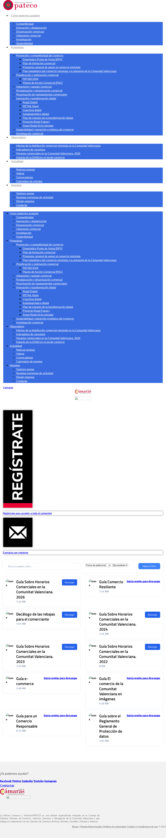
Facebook (6, 781)
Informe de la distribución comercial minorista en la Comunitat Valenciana (58, 145)
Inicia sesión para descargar (143, 581)
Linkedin (27, 781)
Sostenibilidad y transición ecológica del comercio (45, 129)
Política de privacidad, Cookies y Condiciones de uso (131, 827)
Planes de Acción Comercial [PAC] (43, 83)
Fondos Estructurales (91, 827)
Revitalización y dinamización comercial (39, 90)
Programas (17, 47)
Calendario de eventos (29, 181)
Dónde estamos (25, 201)
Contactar (21, 205)
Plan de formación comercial (39, 63)
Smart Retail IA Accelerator (38, 125)
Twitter (16, 781)
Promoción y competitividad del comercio (39, 55)
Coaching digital (32, 110)
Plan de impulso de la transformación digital (48, 118)
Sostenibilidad (24, 43)
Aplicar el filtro (149, 566)
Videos (20, 173)
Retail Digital (30, 102)
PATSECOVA (30, 79)
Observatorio (18, 137)
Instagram (50, 781)
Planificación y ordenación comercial (37, 75)
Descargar (69, 582)
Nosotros (16, 185)
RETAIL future (31, 106)
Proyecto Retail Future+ (36, 122)
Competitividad (25, 24)
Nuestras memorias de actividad (34, 197)
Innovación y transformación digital (36, 98)
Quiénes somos (25, 193)
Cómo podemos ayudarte (25, 15)
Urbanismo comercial (28, 35)
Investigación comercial (29, 133)
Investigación (23, 39)
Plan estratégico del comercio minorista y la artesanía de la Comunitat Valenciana (69, 71)
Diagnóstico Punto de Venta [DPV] (42, 59)
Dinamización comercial (30, 31)
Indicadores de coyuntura (30, 149)
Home (75, 827)
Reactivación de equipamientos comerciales (41, 94)
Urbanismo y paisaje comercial (34, 86)
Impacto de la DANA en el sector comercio (40, 157)
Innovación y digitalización (31, 27)
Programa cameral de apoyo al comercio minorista (51, 67)
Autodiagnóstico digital (36, 114)
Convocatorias (24, 177)
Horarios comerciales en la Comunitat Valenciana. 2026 (48, 153)
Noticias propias (25, 169)
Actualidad (17, 161)
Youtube (38, 781)
